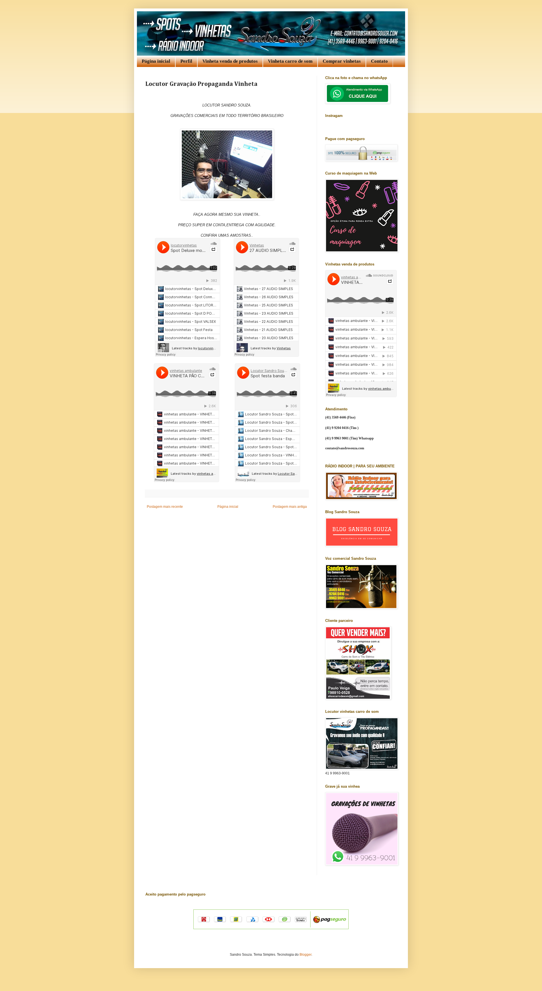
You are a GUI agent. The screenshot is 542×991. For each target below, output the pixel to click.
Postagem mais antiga (290, 507)
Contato (379, 61)
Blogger (305, 955)
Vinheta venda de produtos (230, 61)
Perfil (186, 61)
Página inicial (156, 61)
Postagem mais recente (165, 507)
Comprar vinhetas (342, 61)
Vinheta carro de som (290, 61)
